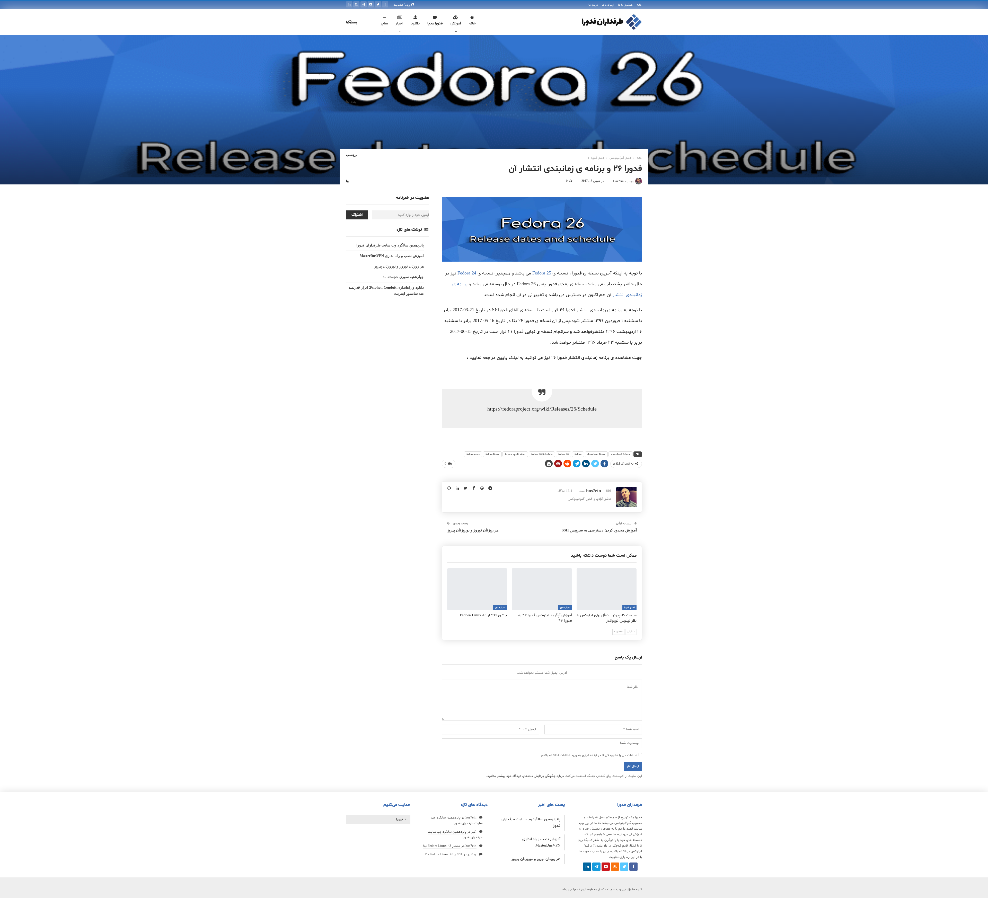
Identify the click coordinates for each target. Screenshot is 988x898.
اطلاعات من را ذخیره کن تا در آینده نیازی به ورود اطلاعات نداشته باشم (589, 755)
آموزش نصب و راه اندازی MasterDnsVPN (392, 256)
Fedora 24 (466, 273)
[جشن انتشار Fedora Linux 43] (477, 589)
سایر (384, 23)
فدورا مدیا (435, 23)
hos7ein (471, 817)
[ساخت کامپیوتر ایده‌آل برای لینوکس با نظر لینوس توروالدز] (607, 589)
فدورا (399, 819)
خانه (639, 5)
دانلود (415, 23)
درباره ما (593, 5)
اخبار (399, 23)
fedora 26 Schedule (541, 454)
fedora (578, 454)
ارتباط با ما (608, 5)
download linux (596, 454)
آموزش (456, 23)
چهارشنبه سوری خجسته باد (403, 277)
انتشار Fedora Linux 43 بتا (442, 846)
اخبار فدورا (629, 607)
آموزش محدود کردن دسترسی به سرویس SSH (599, 530)
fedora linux (492, 454)
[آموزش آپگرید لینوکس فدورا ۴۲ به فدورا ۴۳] (542, 589)
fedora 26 (563, 454)
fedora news (473, 454)
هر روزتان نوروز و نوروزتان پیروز (473, 530)
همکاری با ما (625, 5)
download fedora (620, 454)
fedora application (515, 454)
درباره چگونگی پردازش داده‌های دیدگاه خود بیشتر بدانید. (525, 776)
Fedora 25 (541, 273)
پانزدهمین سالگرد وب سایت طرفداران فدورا (390, 245)
